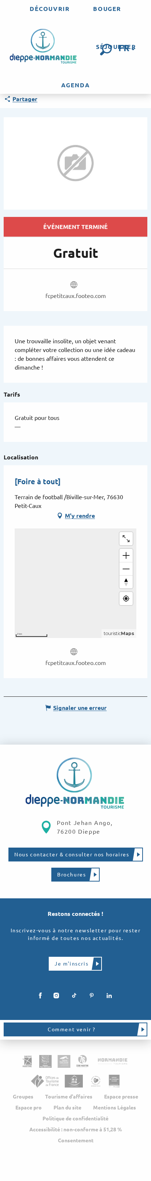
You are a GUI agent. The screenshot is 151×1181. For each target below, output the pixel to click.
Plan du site (67, 1108)
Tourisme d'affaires (68, 1097)
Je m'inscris (71, 964)
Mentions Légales (114, 1108)
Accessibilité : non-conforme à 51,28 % (75, 1129)
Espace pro (28, 1108)
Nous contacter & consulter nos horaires (71, 854)
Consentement (75, 1140)
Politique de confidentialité (75, 1118)
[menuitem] (49, 9)
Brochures (71, 875)
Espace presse (121, 1097)
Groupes (23, 1097)
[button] (106, 49)
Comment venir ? (72, 1029)
